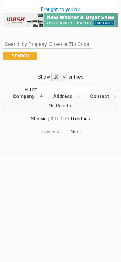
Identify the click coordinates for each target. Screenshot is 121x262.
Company (23, 96)
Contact (99, 96)
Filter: (31, 90)
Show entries (60, 77)
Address (63, 96)
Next (75, 132)
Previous (49, 132)
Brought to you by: (61, 9)
